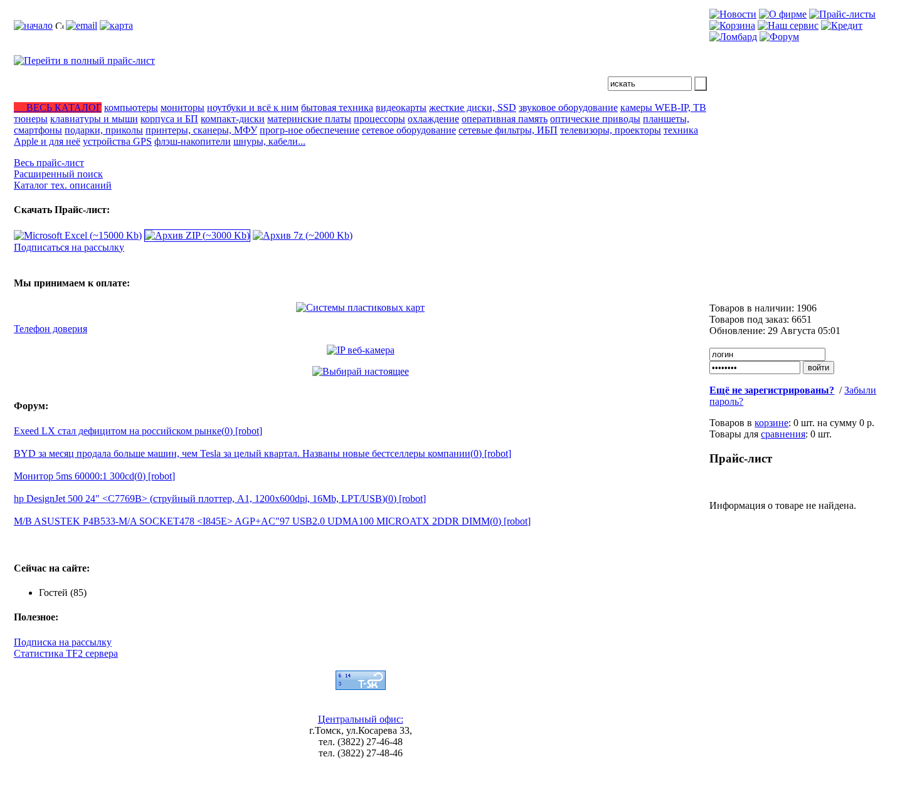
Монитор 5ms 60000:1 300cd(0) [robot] (94, 476)
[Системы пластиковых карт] (360, 307)
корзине (771, 422)
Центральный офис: (360, 719)
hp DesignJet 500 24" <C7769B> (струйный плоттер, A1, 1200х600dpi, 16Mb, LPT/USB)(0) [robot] (220, 498)
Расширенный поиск (58, 174)
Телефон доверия (50, 328)
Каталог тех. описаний (63, 185)
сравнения (783, 434)
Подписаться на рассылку (69, 247)
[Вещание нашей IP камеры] (361, 350)
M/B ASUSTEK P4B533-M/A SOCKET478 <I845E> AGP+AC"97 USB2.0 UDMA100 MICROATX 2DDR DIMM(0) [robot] (272, 521)
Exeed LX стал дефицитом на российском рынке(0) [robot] (138, 431)
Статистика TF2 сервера (66, 653)
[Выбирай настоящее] (360, 371)
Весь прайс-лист (49, 162)
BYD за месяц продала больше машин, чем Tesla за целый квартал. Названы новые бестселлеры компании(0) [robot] (262, 453)
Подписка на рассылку (63, 642)
